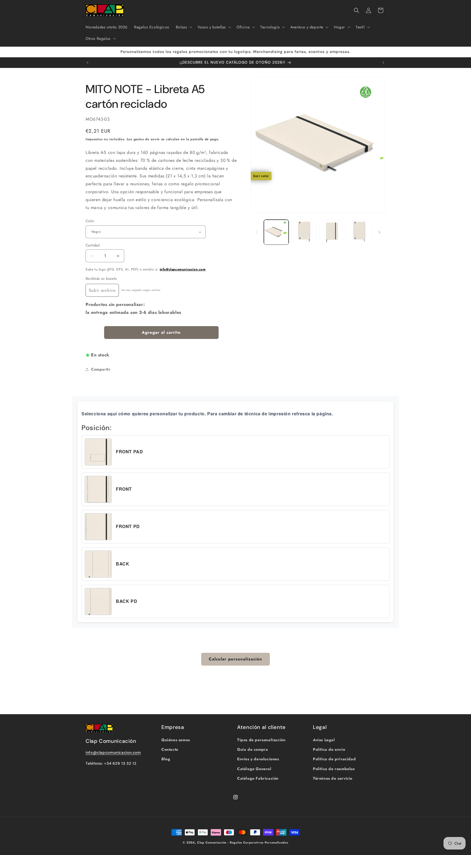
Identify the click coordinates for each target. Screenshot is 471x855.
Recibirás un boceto (101, 278)
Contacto (169, 749)
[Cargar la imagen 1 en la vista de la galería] (276, 232)
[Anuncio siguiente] (384, 62)
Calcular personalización (235, 659)
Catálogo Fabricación (258, 778)
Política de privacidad (334, 759)
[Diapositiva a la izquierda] (256, 232)
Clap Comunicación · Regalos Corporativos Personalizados (242, 842)
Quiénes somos (175, 740)
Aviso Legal (324, 740)
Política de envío (329, 749)
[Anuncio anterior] (87, 62)
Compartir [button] (100, 369)
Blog (165, 759)
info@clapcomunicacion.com (183, 269)
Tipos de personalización (261, 740)
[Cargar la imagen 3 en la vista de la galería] (331, 232)
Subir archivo (102, 290)
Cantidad (92, 245)
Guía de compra (252, 749)
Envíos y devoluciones (258, 759)
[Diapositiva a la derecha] (379, 232)
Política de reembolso (334, 768)
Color (90, 221)
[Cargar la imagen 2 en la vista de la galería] (303, 232)
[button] (184, 27)
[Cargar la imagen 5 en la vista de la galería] (359, 232)
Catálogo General (254, 768)
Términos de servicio (332, 778)
